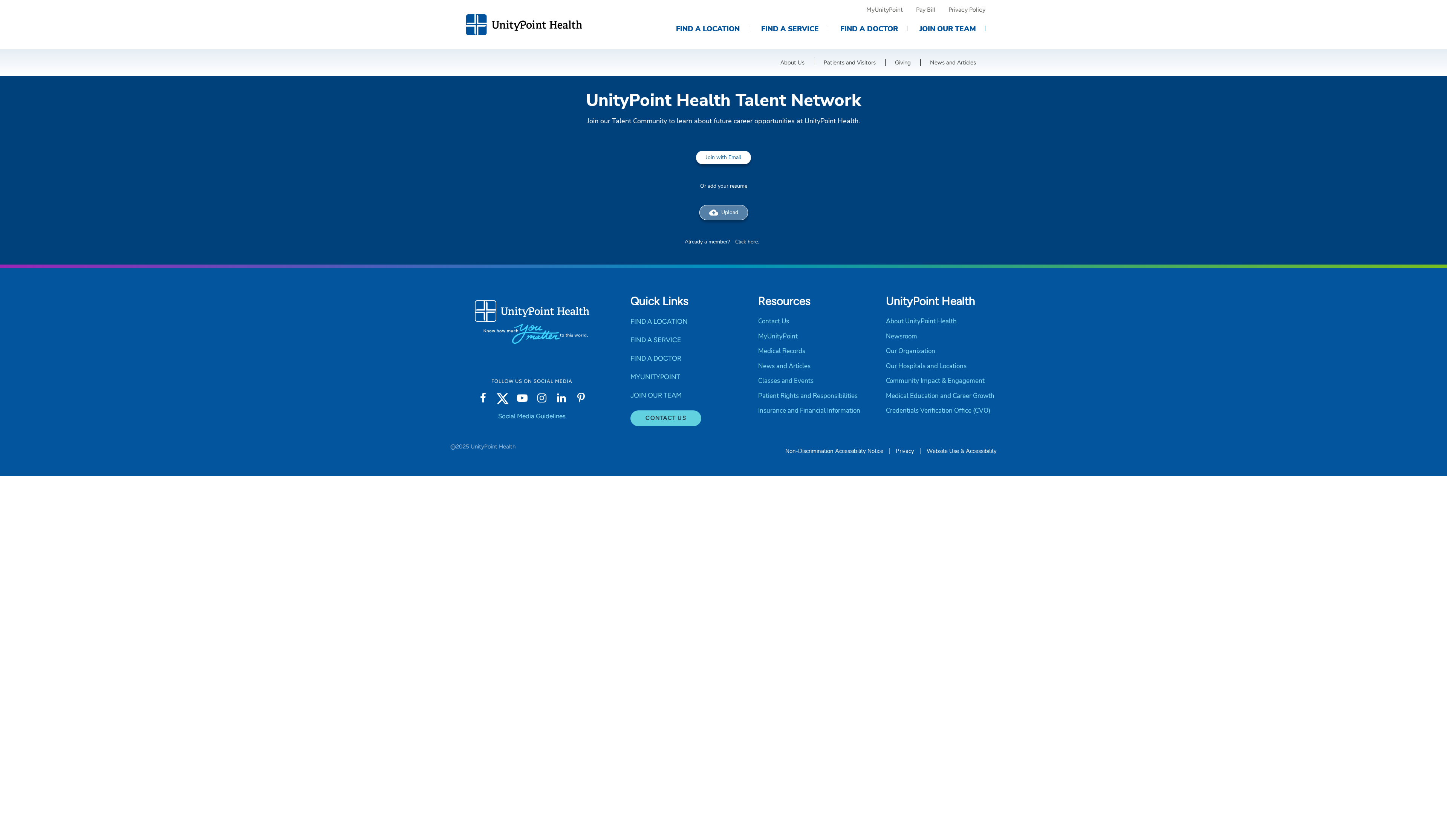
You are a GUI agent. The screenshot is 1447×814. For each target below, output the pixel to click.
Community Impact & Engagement (935, 380)
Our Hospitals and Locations (926, 366)
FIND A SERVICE (655, 340)
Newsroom (901, 336)
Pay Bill (925, 9)
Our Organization (910, 351)
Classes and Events (786, 380)
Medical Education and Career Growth (940, 396)
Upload (723, 212)
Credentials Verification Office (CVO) (938, 410)
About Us (792, 62)
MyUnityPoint (884, 9)
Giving (903, 62)
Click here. (747, 241)
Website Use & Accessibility (962, 451)
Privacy (905, 451)
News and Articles (953, 62)
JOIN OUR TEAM (656, 395)
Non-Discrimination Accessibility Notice (834, 451)
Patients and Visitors (850, 62)
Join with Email (723, 157)
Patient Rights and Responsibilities (808, 396)
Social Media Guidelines (532, 416)
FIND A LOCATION (659, 321)
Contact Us (665, 418)
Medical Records (781, 351)
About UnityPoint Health (921, 321)
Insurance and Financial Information (809, 410)
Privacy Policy (966, 9)
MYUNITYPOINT (655, 377)
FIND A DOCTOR (655, 358)
